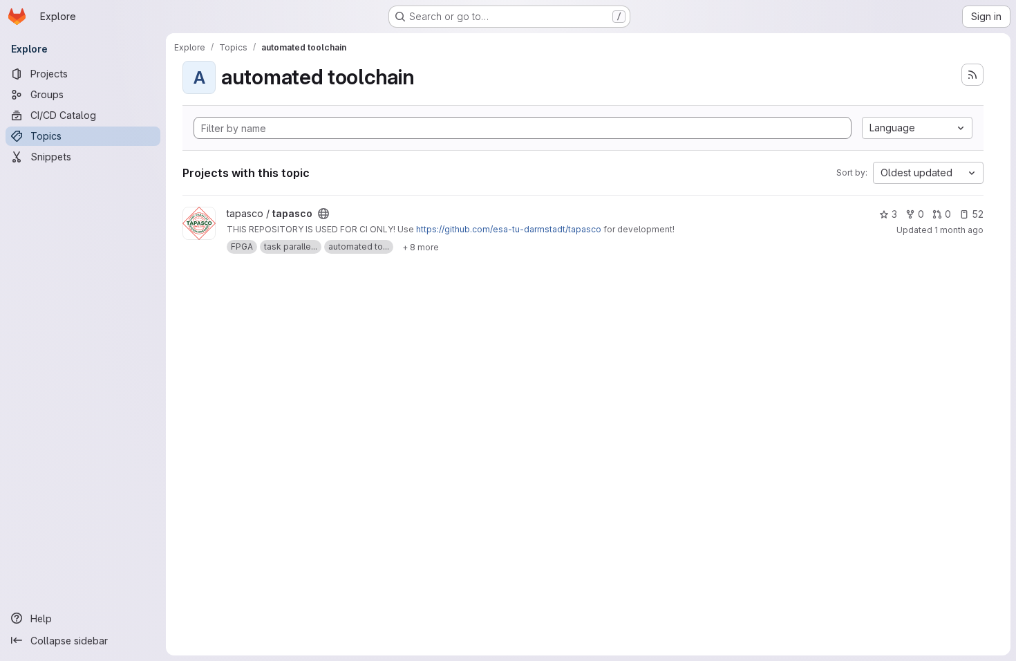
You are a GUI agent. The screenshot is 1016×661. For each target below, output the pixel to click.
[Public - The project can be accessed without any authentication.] (323, 213)
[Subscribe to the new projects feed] (972, 75)
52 (978, 214)
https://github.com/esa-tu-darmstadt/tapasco (508, 229)
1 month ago (959, 230)
